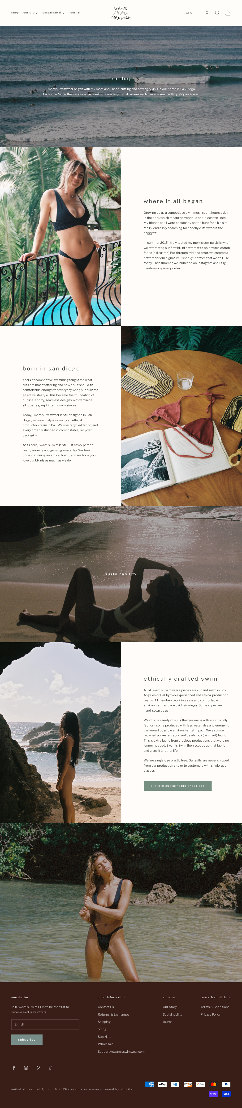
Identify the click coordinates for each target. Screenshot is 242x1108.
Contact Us (106, 1007)
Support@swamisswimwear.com (121, 1051)
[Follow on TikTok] (50, 1067)
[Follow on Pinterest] (38, 1067)
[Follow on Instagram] (26, 1067)
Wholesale (105, 1044)
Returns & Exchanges (114, 1014)
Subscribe (27, 1039)
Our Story (30, 12)
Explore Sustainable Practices (178, 785)
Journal (75, 12)
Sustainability (54, 12)
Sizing (102, 1029)
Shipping (104, 1022)
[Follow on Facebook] (13, 1067)
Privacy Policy (210, 1014)
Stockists (104, 1036)
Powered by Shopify (116, 1089)
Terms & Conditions (215, 1007)
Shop (15, 12)
